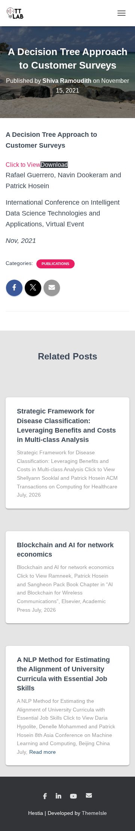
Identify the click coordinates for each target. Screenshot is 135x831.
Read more (42, 752)
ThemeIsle (94, 813)
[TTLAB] (18, 13)
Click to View (23, 165)
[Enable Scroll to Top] (120, 816)
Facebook (45, 796)
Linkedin (58, 796)
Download (54, 165)
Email (89, 795)
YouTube (73, 796)
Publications (55, 264)
